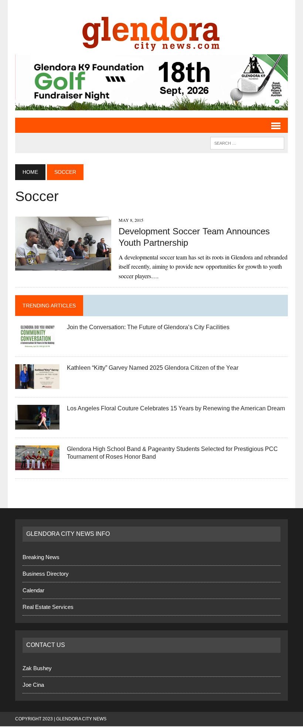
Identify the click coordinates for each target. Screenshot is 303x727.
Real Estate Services (48, 607)
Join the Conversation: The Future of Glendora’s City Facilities (148, 327)
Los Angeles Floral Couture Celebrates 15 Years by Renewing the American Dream (176, 408)
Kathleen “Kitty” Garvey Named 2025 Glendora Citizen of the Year (152, 368)
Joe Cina (33, 685)
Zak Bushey (37, 668)
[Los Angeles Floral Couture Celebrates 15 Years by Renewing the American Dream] (37, 425)
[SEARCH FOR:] (247, 142)
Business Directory (46, 574)
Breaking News (41, 557)
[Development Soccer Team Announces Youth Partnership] (63, 266)
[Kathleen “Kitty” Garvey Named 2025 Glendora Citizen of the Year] (37, 384)
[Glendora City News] (151, 30)
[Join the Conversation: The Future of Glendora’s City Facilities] (37, 344)
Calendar (33, 590)
